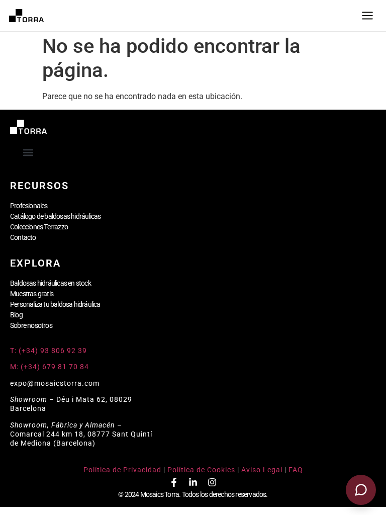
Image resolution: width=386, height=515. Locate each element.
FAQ (295, 470)
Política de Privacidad (122, 470)
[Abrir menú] (367, 15)
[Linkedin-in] (193, 482)
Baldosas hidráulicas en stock (50, 283)
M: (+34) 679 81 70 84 (49, 367)
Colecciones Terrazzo (39, 227)
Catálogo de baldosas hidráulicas (55, 216)
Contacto (23, 237)
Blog (16, 315)
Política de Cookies (201, 470)
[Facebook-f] (173, 482)
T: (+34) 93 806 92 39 (49, 351)
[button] (28, 152)
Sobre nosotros (31, 325)
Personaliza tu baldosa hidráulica (55, 304)
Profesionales (29, 206)
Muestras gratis (31, 294)
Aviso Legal (261, 470)
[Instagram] (212, 482)
